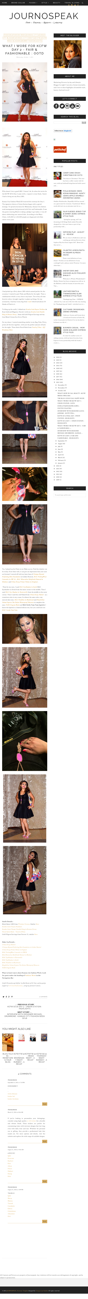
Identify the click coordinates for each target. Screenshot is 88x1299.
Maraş (10, 1198)
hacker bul (11, 1096)
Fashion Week (30, 975)
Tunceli (10, 1203)
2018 (57, 374)
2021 (57, 366)
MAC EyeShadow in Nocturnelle (12, 957)
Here (37, 924)
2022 (57, 363)
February (61, 460)
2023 (57, 360)
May (59, 452)
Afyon (10, 1166)
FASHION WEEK (19, 35)
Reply (44, 1104)
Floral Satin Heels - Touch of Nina (13, 932)
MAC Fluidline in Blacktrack (24, 600)
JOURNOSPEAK (44, 16)
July (59, 446)
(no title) (58, 167)
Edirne (10, 1209)
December (61, 385)
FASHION (7, 35)
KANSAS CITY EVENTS (25, 38)
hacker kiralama (13, 1099)
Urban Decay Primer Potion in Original (24, 582)
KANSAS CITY (32, 35)
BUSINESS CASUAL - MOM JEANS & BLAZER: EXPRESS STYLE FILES (74, 330)
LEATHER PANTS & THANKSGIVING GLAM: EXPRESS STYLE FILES (72, 293)
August (60, 444)
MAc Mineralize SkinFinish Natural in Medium (17, 955)
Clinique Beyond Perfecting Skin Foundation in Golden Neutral (21, 947)
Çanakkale (11, 1206)
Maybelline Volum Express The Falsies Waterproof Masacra (20, 965)
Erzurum (11, 1158)
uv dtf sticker (31, 1121)
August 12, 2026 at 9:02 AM (16, 1149)
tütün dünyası (12, 1094)
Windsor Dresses (24, 924)
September (61, 441)
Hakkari (10, 1171)
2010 (57, 477)
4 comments (43, 996)
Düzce (10, 1169)
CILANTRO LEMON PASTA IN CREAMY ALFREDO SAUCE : (73, 252)
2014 (57, 466)
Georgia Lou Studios (42, 1291)
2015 (57, 382)
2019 (57, 371)
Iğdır (9, 1156)
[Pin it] (12, 997)
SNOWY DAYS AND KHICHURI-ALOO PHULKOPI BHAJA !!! (74, 273)
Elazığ (10, 1174)
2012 (57, 471)
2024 (57, 357)
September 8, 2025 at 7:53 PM (16, 1082)
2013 (57, 469)
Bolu (9, 1176)
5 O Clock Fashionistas (16, 986)
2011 (57, 474)
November (61, 388)
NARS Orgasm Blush (13, 605)
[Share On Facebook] (6, 997)
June (59, 449)
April (59, 455)
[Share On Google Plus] (9, 997)
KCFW (38, 38)
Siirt (9, 1216)
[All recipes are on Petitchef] (60, 152)
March (60, 458)
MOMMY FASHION (28, 41)
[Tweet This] (3, 997)
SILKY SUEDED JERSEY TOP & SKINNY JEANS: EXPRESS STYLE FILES (74, 214)
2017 (57, 377)
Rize (9, 1163)
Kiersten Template (22, 1291)
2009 (57, 480)
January (60, 463)
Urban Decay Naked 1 (37, 595)
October (60, 391)
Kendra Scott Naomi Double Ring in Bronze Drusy (19, 929)
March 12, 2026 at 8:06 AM (15, 1112)
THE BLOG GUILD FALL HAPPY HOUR (71, 398)
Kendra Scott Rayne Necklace (35, 309)
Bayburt (10, 1161)
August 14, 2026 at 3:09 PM (15, 1189)
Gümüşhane (12, 1211)
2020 (57, 368)
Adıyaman (11, 1214)
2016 (57, 380)
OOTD (39, 41)
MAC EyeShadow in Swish (10, 960)
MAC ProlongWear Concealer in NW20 (14, 952)
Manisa (10, 1201)
